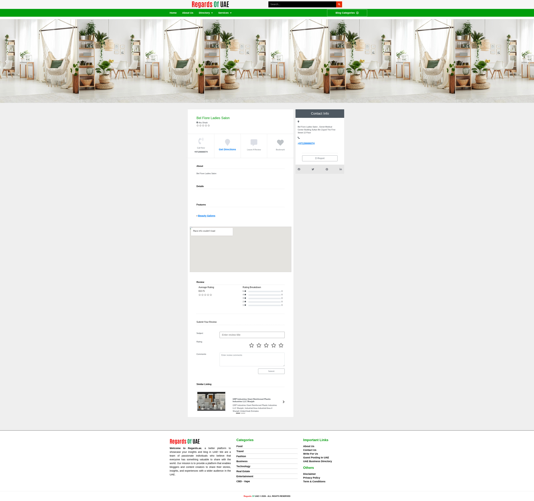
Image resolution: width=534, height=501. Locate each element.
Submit (271, 371)
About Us (187, 12)
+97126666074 (306, 143)
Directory (204, 12)
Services (223, 12)
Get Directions (227, 149)
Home (173, 12)
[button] (197, 402)
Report (320, 158)
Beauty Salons (206, 215)
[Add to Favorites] (280, 144)
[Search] (339, 4)
